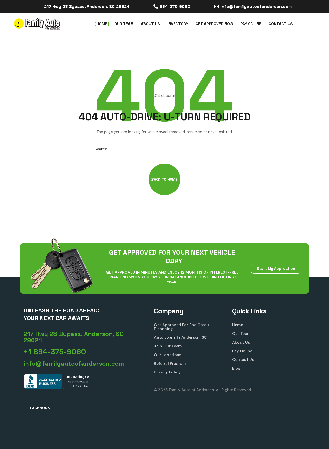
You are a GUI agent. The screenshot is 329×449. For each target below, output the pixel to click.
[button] (164, 179)
